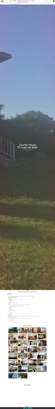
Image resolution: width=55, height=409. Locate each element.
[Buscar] (54, 1)
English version (13, 3)
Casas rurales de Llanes (9, 3)
